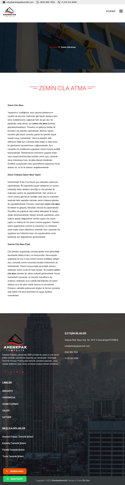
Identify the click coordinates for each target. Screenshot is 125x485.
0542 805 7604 (48, 2)
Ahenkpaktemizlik (59, 480)
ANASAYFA (7, 391)
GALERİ (5, 410)
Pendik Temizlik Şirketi (13, 450)
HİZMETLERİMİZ (10, 404)
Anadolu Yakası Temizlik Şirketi (17, 436)
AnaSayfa (53, 47)
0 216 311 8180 (69, 2)
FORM (110, 11)
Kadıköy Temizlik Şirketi (14, 443)
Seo (87, 480)
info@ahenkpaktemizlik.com (21, 2)
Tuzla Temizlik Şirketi (13, 456)
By (84, 480)
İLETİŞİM (6, 417)
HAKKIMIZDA (8, 397)
